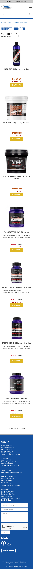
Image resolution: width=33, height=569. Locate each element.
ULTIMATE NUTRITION (20, 22)
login (9, 1)
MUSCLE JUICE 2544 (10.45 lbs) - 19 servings (16, 123)
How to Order (12, 561)
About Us (4, 561)
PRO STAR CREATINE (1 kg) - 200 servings (16, 232)
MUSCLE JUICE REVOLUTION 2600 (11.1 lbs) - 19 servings (17, 177)
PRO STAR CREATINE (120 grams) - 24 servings (16, 287)
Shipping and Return (23, 561)
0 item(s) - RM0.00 (20, 1)
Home (2, 22)
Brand (9, 22)
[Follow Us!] (9, 543)
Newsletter (8, 550)
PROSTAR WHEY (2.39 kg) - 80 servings (16, 398)
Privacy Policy (9, 562)
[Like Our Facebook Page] (3, 543)
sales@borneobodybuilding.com (13, 472)
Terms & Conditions (20, 562)
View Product (16, 85)
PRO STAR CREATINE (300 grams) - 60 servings (16, 343)
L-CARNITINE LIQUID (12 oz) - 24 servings (16, 69)
